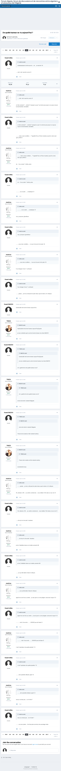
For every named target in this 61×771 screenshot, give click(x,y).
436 (33, 50)
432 (20, 50)
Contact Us (34, 767)
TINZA (8, 321)
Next (47, 50)
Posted (20, 58)
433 (23, 50)
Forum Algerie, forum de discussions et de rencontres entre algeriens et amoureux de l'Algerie (29, 2)
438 (40, 50)
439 (43, 50)
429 (10, 50)
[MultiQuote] (17, 77)
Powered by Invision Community (30, 768)
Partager (44, 37)
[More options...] (57, 58)
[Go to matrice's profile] (8, 98)
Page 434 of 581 (56, 51)
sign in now (35, 744)
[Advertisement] (18, 19)
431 (16, 50)
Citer (20, 76)
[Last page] (50, 50)
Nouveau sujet (42, 44)
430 (13, 50)
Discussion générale (23, 38)
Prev (6, 50)
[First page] (3, 50)
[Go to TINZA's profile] (8, 328)
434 (26, 50)
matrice (8, 91)
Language (26, 767)
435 (30, 50)
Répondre (54, 44)
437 (36, 50)
